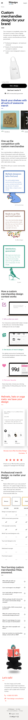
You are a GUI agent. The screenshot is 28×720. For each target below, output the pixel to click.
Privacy (21, 710)
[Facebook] (10, 716)
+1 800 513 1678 (11, 695)
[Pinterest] (16, 716)
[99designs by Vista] (13, 3)
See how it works (13, 90)
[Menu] (2, 3)
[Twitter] (12, 716)
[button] (10, 120)
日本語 (17, 713)
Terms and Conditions (12, 710)
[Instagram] (18, 716)
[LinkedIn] (14, 716)
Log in (25, 3)
